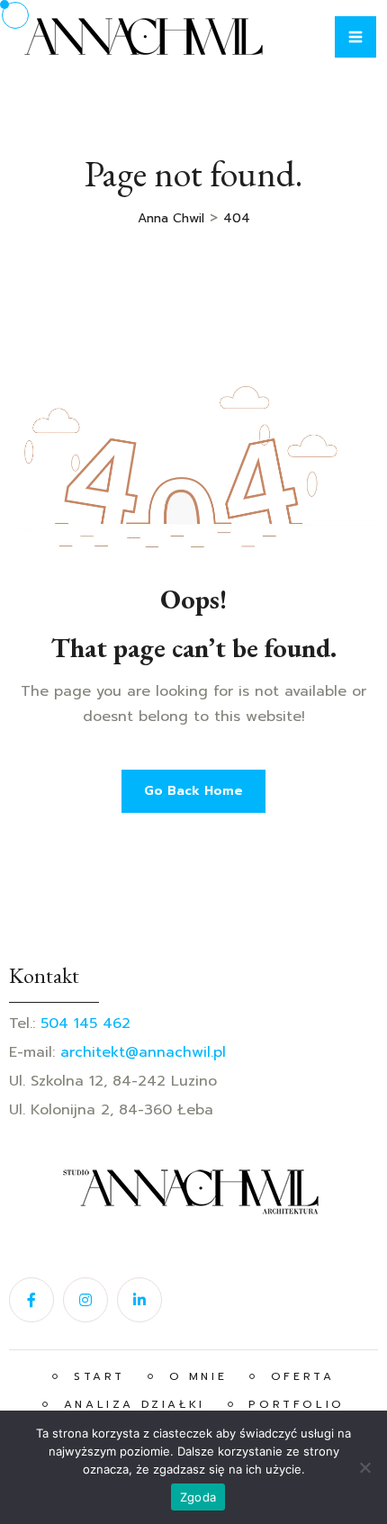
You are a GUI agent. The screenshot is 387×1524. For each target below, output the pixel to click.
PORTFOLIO (293, 1404)
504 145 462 (85, 1023)
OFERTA (299, 1376)
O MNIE (194, 1376)
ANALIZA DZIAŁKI (131, 1404)
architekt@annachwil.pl (143, 1052)
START (96, 1376)
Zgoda (198, 1497)
